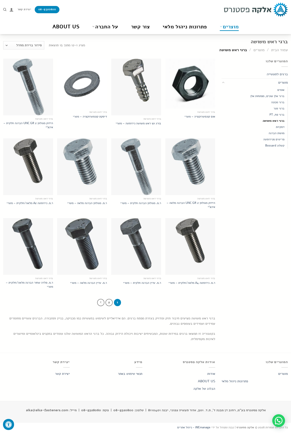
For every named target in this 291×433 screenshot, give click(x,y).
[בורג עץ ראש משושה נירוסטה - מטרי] (136, 87)
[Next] (100, 302)
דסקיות (280, 127)
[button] (278, 420)
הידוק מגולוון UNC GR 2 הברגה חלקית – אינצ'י (28, 125)
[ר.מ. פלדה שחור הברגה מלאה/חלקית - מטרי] (28, 246)
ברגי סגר (279, 108)
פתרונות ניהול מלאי (185, 26)
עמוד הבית (279, 49)
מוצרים (231, 26)
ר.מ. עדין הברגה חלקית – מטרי (142, 283)
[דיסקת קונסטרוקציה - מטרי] (82, 84)
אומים (280, 90)
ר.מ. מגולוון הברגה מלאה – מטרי (87, 203)
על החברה (106, 26)
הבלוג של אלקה (204, 388)
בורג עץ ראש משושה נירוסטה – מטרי (138, 123)
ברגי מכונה (277, 102)
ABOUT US (206, 381)
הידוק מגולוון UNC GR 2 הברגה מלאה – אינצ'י (191, 205)
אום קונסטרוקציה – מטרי (199, 116)
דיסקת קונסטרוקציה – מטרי (90, 116)
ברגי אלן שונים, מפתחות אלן (267, 96)
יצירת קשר (62, 373)
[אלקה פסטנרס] (256, 10)
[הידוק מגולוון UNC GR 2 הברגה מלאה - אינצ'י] (190, 166)
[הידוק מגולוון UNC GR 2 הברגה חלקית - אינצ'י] (28, 87)
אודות (211, 373)
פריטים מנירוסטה (273, 139)
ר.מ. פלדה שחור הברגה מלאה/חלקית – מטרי (29, 284)
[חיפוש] (4, 10)
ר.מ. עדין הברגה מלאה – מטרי (88, 283)
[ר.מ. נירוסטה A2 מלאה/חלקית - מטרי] (28, 166)
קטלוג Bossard (274, 145)
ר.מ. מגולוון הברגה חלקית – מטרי (140, 203)
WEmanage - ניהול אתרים (193, 427)
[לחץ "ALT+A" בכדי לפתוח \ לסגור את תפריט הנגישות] (8, 424)
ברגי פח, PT (276, 114)
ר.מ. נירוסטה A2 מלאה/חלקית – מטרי (30, 203)
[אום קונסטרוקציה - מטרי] (190, 84)
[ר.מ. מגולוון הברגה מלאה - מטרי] (82, 166)
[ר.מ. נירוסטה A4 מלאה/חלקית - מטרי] (190, 246)
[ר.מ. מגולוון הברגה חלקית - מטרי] (136, 166)
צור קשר (140, 26)
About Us (66, 26)
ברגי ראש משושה (273, 121)
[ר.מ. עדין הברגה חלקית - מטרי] (136, 246)
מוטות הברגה (276, 133)
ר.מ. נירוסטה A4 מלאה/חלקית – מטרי (192, 283)
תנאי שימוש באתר (130, 373)
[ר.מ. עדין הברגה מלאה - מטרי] (82, 246)
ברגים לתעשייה (277, 74)
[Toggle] (223, 82)
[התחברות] (11, 9)
